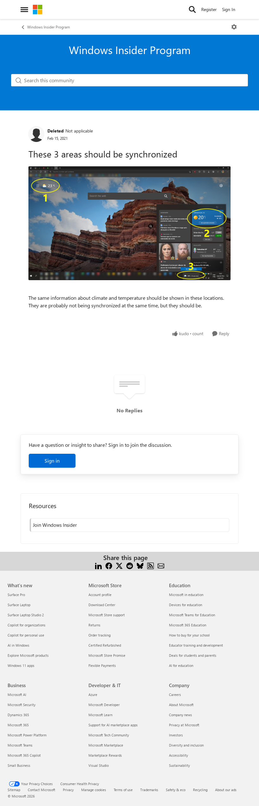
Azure (92, 694)
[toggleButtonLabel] (234, 26)
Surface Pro (16, 594)
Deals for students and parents (192, 655)
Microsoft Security (21, 704)
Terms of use (123, 789)
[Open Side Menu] (24, 9)
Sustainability (179, 765)
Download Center (101, 604)
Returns (94, 625)
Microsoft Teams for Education (192, 614)
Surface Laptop (19, 604)
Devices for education (185, 604)
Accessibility (178, 755)
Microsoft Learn (100, 714)
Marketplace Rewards (105, 755)
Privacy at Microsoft (184, 725)
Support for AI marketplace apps (113, 725)
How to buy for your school (189, 635)
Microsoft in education (186, 594)
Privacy (68, 789)
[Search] (192, 9)
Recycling (200, 789)
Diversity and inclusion (186, 745)
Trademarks (149, 789)
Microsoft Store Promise (106, 655)
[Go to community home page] (37, 9)
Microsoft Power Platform (27, 735)
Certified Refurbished (104, 645)
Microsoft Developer (104, 704)
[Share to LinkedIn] (98, 565)
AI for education (181, 665)
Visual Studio (98, 765)
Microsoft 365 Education (187, 625)
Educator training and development (196, 645)
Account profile (99, 594)
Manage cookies (93, 789)
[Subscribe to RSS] (150, 565)
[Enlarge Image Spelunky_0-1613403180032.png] (129, 223)
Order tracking (99, 635)
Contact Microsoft (41, 789)
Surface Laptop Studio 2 (26, 614)
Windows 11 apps (21, 665)
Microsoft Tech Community (108, 735)
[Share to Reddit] (129, 565)
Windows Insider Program (48, 26)
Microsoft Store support (106, 614)
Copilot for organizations (26, 625)
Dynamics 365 (18, 714)
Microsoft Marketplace (105, 745)
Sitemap (14, 789)
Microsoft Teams (20, 745)
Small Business (19, 765)
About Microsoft (181, 704)
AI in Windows (18, 645)
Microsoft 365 (18, 725)
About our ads (226, 789)
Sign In (228, 9)
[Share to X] (119, 565)
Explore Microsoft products (28, 655)
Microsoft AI (17, 694)
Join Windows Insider (55, 525)
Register (209, 9)
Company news (180, 714)
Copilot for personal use (26, 635)
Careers (175, 694)
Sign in (52, 460)
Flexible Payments (102, 665)
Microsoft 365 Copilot (24, 755)
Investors (176, 735)
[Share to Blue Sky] (140, 565)
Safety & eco (175, 789)
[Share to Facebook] (108, 565)
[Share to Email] (161, 565)
